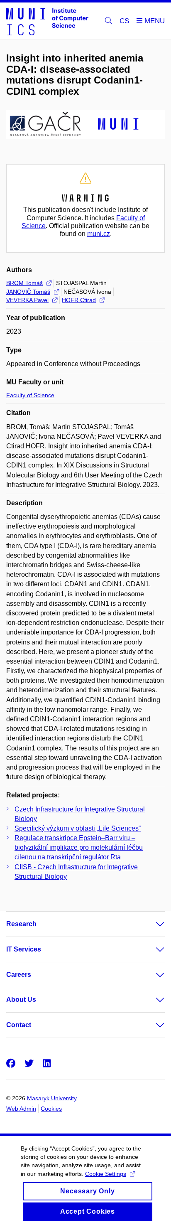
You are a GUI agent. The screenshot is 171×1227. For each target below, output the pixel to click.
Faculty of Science (30, 395)
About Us (21, 999)
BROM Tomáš (24, 283)
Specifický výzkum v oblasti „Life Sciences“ (78, 828)
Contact (18, 1024)
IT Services (23, 949)
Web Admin (21, 1108)
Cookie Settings (105, 1173)
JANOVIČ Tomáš (28, 291)
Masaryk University (52, 1098)
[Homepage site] (47, 21)
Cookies (51, 1108)
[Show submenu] (151, 924)
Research (21, 923)
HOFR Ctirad (79, 300)
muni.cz (98, 233)
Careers (18, 974)
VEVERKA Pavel (27, 300)
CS (124, 21)
